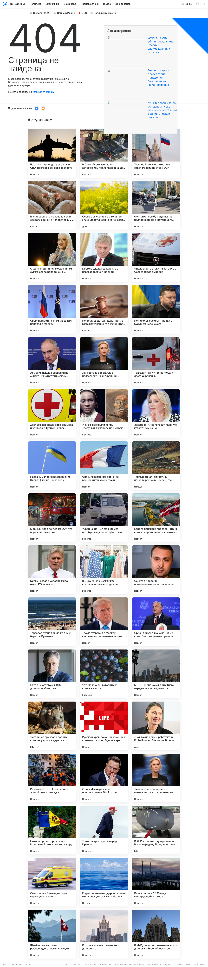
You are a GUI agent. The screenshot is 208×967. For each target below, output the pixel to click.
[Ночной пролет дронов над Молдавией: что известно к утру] (52, 830)
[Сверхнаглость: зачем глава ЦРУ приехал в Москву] (52, 309)
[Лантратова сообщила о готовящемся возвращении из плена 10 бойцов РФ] (156, 778)
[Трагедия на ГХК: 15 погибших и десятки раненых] (156, 361)
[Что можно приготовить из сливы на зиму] (104, 673)
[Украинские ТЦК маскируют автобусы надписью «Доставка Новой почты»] (104, 517)
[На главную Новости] (16, 4)
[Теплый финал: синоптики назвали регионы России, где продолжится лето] (156, 465)
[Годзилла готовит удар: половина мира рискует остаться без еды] (104, 882)
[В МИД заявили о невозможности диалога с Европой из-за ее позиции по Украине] (156, 934)
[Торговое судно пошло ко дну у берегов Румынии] (52, 621)
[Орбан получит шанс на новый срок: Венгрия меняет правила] (156, 621)
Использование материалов (160, 965)
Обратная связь (183, 965)
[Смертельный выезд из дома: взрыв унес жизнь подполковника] (52, 882)
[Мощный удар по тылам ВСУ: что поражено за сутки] (52, 517)
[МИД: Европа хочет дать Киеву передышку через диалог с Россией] (156, 673)
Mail (5, 965)
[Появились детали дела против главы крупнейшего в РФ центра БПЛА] (104, 309)
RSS (67, 965)
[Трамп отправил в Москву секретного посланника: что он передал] (104, 621)
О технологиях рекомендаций (97, 965)
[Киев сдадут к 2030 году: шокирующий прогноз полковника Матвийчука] (156, 882)
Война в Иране (66, 12)
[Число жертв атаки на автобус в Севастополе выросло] (156, 257)
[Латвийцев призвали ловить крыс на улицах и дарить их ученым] (52, 726)
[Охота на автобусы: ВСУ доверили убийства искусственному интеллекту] (52, 673)
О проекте (76, 965)
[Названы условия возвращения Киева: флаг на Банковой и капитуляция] (52, 465)
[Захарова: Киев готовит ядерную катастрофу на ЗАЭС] (156, 413)
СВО (84, 12)
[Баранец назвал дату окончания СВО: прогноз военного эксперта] (52, 153)
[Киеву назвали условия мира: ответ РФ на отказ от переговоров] (52, 569)
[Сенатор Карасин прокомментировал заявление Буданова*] (156, 569)
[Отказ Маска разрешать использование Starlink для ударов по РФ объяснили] (104, 778)
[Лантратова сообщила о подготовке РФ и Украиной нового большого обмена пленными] (104, 361)
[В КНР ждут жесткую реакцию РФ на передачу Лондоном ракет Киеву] (156, 830)
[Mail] (5, 4)
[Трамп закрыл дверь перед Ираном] (104, 830)
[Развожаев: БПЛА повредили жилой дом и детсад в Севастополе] (52, 778)
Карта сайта (199, 965)
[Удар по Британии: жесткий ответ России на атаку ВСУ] (156, 153)
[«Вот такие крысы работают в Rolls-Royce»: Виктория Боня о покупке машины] (156, 726)
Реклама (28, 965)
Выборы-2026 (41, 12)
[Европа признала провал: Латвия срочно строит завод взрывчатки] (156, 517)
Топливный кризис (105, 12)
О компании (15, 965)
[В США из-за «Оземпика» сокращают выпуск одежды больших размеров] (104, 569)
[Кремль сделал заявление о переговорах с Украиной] (104, 257)
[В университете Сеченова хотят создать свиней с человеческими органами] (52, 205)
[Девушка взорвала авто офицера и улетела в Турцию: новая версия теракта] (52, 413)
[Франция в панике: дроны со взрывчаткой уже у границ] (104, 465)
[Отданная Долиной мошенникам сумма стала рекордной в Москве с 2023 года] (52, 257)
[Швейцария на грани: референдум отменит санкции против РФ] (52, 934)
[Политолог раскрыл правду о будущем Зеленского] (156, 309)
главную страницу (43, 91)
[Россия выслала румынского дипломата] (104, 934)
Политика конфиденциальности (129, 965)
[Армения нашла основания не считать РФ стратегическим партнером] (52, 361)
